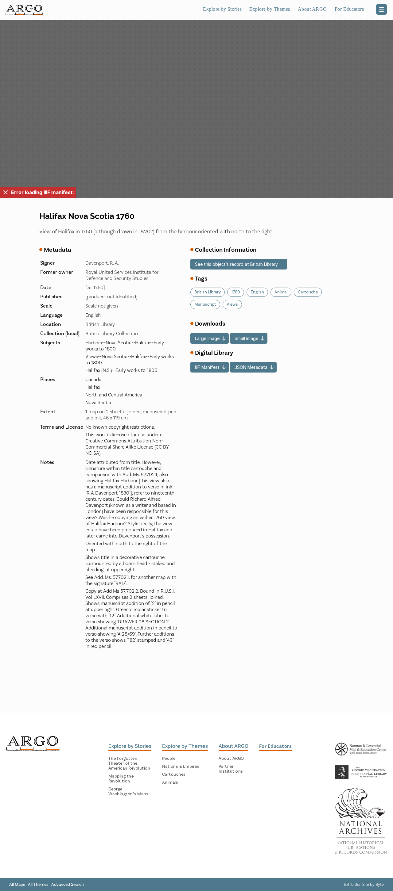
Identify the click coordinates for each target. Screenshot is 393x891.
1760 (235, 292)
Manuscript (205, 304)
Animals (170, 782)
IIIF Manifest (207, 367)
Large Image (207, 338)
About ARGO (231, 758)
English (257, 292)
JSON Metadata (251, 367)
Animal (280, 292)
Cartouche (308, 292)
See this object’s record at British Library (236, 264)
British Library (207, 292)
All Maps (17, 884)
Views (232, 304)
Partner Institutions (231, 769)
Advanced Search (67, 884)
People (169, 758)
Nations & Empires (181, 766)
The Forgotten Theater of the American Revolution (129, 763)
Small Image (246, 338)
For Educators (349, 9)
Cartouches (174, 774)
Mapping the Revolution (121, 779)
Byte (379, 884)
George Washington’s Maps (128, 791)
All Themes (38, 884)
